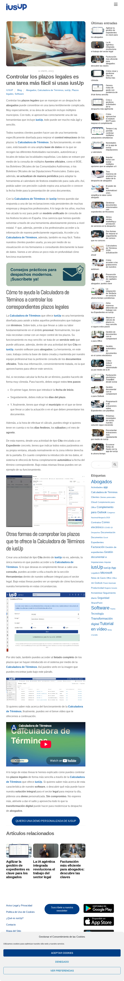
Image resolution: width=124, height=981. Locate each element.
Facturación (98, 547)
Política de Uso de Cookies (20, 912)
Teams (112, 609)
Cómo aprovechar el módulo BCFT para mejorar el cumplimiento (103, 118)
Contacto (11, 924)
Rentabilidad (96, 593)
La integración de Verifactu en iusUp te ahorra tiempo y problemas (103, 293)
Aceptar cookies (62, 953)
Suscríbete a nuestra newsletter (62, 909)
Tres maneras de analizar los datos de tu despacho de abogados (103, 176)
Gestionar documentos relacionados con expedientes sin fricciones (104, 207)
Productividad (97, 588)
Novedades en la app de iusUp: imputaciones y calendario (104, 147)
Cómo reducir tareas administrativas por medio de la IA (104, 365)
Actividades (97, 487)
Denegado (62, 961)
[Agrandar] (81, 479)
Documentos (97, 537)
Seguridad (103, 597)
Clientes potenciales (108, 497)
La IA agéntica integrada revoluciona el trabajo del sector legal (44, 869)
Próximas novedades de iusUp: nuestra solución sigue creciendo (103, 420)
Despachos (95, 532)
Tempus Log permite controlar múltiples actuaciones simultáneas (104, 133)
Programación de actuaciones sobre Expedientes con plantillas (104, 406)
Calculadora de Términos (50, 90)
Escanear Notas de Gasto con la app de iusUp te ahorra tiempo (104, 449)
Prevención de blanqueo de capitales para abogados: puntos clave (104, 279)
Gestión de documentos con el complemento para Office (104, 336)
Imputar (107, 562)
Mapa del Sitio (13, 931)
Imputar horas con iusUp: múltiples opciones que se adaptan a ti (103, 162)
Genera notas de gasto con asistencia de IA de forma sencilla (104, 90)
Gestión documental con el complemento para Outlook (104, 391)
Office (108, 578)
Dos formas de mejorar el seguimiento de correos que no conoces (104, 236)
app (105, 487)
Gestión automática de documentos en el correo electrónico (104, 350)
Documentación (108, 532)
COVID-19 (108, 527)
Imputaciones (97, 562)
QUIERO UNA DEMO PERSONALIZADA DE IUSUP (46, 821)
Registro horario (110, 588)
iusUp (9, 90)
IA (106, 557)
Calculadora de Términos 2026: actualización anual (104, 250)
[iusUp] (16, 9)
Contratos (96, 522)
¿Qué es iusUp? (14, 918)
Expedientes (97, 542)
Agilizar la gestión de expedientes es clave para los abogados (18, 869)
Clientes (95, 497)
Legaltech (95, 573)
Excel (105, 537)
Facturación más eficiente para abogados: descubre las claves (72, 869)
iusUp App (110, 567)
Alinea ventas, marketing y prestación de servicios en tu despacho (103, 221)
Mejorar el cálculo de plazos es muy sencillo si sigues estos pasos (104, 322)
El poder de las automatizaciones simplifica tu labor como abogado (104, 191)
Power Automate (109, 583)
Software (19, 94)
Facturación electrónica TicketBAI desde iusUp (111, 378)
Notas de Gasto (98, 578)
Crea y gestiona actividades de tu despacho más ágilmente (103, 104)
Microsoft (106, 572)
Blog (19, 90)
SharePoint (96, 603)
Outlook (99, 583)
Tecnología (97, 613)
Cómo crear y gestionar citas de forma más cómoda (104, 75)
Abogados (31, 90)
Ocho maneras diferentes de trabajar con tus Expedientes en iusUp (104, 307)
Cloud (94, 502)
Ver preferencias (62, 970)
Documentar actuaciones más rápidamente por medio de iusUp (104, 434)
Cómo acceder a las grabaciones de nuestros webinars (104, 264)
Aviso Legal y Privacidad (19, 905)
